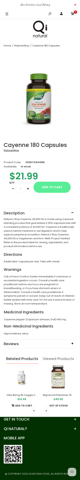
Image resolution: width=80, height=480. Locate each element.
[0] (72, 14)
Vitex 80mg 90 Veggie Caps (23, 395)
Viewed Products (58, 358)
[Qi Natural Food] (40, 30)
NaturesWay (11, 150)
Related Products (22, 358)
